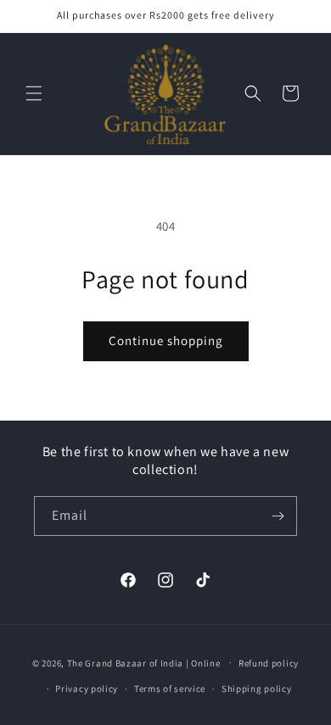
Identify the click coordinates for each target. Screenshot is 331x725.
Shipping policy (257, 688)
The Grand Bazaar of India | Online (144, 662)
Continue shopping (166, 340)
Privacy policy (86, 688)
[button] (34, 93)
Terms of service (169, 688)
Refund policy (268, 663)
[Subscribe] (277, 516)
